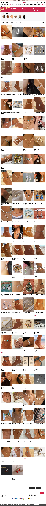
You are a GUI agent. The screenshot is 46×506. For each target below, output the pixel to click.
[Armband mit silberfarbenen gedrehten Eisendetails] (6, 195)
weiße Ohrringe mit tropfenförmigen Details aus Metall (17, 387)
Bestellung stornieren (12, 493)
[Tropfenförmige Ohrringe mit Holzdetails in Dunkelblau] (39, 195)
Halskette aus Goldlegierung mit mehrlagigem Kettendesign (5, 441)
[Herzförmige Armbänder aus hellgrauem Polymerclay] (17, 104)
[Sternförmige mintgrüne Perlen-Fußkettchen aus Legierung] (6, 86)
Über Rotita (16, 487)
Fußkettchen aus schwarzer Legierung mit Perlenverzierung (5, 258)
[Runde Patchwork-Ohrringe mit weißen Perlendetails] (39, 122)
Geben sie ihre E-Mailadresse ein (33, 492)
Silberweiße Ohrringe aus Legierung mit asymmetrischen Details (16, 40)
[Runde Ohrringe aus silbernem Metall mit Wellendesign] (6, 304)
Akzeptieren (36, 504)
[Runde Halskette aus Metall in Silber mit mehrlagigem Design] (6, 213)
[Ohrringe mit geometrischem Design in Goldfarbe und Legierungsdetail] (39, 433)
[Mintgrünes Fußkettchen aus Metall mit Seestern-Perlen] (39, 304)
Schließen (42, 504)
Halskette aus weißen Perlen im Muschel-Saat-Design (38, 405)
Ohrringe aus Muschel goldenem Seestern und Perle (6, 112)
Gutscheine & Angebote (3, 493)
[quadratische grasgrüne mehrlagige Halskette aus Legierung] (6, 397)
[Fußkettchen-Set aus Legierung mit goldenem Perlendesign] (28, 103)
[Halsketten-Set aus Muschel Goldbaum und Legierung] (17, 433)
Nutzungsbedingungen (24, 487)
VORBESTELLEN (6, 4)
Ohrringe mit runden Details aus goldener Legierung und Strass (27, 58)
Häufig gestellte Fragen (3, 487)
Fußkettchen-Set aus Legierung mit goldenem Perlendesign (27, 111)
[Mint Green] (35, 315)
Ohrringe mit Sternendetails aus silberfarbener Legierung (28, 76)
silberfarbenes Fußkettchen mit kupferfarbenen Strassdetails (28, 441)
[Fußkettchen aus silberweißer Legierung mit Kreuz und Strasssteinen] (39, 104)
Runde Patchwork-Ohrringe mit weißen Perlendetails (38, 130)
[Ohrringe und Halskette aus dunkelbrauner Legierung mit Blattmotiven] (17, 397)
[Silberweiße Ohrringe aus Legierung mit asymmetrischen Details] (17, 31)
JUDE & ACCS (39, 4)
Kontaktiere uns (11, 494)
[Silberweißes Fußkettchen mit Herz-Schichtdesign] (6, 231)
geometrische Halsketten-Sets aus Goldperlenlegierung (26, 405)
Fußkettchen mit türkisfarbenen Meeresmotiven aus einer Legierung (6, 423)
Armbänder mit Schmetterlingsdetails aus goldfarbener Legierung (38, 149)
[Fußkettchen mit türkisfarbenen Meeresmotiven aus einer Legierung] (6, 415)
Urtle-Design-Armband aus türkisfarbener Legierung (5, 149)
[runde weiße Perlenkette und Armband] (28, 31)
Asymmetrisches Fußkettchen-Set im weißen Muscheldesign (38, 258)
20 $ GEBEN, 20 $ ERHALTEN (3, 495)
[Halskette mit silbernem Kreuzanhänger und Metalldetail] (17, 231)
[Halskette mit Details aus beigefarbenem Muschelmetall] (17, 415)
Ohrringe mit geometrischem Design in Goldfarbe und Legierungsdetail (39, 441)
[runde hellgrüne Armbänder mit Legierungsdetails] (39, 86)
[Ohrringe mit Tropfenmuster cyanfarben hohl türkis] (39, 415)
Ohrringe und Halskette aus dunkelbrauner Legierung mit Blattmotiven (16, 405)
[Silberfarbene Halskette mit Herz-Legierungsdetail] (28, 195)
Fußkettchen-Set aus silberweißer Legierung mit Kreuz (28, 258)
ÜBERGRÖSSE (27, 4)
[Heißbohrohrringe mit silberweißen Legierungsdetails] (28, 177)
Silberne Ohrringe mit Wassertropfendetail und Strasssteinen (39, 221)
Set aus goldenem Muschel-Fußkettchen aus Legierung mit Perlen (27, 387)
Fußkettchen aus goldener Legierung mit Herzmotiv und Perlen (6, 76)
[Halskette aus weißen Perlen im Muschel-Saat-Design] (39, 397)
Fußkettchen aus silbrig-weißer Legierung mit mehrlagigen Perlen (16, 130)
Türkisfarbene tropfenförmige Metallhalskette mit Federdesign (28, 294)
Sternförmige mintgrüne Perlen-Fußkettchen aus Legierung (6, 94)
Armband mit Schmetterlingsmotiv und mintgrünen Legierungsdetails (39, 369)
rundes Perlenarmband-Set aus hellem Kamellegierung (27, 332)
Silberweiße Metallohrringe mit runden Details (6, 294)
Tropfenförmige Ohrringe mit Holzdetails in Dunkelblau (38, 203)
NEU (2, 4)
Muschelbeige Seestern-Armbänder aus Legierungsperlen (5, 167)
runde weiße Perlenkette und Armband (27, 39)
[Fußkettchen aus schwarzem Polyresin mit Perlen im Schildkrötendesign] (39, 286)
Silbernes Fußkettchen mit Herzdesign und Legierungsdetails (16, 294)
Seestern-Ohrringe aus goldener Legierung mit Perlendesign (6, 387)
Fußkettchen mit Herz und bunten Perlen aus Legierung (5, 369)
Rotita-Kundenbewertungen (3, 494)
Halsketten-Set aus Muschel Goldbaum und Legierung (16, 441)
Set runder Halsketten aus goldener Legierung (27, 130)
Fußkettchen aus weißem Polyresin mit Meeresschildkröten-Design (38, 240)
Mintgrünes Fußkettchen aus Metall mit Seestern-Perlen (39, 312)
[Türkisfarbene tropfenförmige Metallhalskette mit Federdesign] (28, 286)
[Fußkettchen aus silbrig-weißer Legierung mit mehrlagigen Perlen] (17, 122)
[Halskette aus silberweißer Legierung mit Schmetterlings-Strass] (17, 213)
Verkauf (43, 4)
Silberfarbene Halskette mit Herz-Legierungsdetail (28, 203)
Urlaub (10, 4)
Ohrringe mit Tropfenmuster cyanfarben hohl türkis (39, 423)
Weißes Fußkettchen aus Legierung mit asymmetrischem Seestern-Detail (16, 258)
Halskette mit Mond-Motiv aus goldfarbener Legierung (27, 149)
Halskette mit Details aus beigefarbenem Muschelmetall (16, 423)
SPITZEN (16, 4)
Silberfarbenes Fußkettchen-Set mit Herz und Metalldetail (38, 276)
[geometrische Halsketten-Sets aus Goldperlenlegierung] (28, 397)
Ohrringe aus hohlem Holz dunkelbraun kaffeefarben (38, 40)
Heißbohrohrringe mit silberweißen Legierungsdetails (26, 185)
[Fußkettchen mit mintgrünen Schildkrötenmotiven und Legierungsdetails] (17, 86)
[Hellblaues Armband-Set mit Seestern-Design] (28, 213)
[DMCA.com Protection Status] (23, 499)
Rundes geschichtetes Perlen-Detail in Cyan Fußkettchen (5, 40)
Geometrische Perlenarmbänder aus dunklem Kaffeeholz (16, 276)
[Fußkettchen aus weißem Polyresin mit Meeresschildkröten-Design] (39, 231)
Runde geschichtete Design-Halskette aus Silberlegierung (5, 130)
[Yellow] (2, 352)
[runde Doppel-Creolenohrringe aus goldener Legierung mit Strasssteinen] (17, 195)
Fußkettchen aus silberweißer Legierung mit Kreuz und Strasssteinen (39, 112)
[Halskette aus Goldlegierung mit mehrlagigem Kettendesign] (6, 433)
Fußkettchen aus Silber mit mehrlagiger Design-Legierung (6, 185)
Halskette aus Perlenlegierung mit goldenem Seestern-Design (5, 460)
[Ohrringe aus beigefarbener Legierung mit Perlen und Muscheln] (39, 177)
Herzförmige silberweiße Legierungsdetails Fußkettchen (38, 350)
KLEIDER (23, 4)
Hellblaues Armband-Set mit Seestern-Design (27, 221)
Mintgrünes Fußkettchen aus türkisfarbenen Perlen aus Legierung (17, 58)
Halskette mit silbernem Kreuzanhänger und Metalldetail (16, 240)
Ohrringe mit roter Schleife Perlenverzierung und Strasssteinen (17, 478)
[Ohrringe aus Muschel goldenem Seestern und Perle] (6, 104)
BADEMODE (19, 4)
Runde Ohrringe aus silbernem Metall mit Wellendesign (5, 312)
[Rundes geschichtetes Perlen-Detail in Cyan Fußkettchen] (6, 31)
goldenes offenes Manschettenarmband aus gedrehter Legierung (5, 332)
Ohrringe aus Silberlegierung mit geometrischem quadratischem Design (39, 332)
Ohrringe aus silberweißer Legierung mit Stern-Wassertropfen (28, 369)
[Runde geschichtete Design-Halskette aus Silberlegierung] (6, 122)
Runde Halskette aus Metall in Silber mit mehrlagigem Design (5, 221)
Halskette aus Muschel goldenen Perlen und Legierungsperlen (16, 460)
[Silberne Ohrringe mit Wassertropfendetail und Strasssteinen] (39, 213)
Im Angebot (43, 22)
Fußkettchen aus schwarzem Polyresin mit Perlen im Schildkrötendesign (39, 294)
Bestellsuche (2, 496)
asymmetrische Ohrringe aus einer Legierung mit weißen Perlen (28, 94)
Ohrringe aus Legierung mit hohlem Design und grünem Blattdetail (28, 276)
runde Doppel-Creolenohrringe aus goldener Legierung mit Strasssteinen (16, 203)
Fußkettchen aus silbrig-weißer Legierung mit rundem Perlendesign (27, 240)
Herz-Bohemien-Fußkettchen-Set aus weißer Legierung (5, 58)
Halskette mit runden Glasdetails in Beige (16, 185)
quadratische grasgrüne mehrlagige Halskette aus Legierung (6, 405)
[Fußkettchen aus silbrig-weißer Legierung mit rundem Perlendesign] (28, 231)
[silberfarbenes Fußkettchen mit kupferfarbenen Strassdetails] (28, 433)
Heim (1, 6)
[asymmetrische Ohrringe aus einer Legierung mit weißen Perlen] (28, 86)
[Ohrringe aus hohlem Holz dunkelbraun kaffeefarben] (39, 31)
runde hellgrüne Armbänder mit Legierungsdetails (39, 94)
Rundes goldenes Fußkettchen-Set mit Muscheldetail (16, 312)
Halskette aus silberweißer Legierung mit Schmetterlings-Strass (16, 221)
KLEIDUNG (13, 4)
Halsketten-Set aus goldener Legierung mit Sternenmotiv (27, 423)
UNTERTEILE (35, 4)
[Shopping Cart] (44, 2)
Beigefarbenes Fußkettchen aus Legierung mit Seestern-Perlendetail (17, 332)
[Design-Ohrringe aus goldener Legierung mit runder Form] (28, 304)
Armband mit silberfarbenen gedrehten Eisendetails (6, 203)
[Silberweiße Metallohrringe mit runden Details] (6, 286)
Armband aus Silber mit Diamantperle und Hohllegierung (27, 350)
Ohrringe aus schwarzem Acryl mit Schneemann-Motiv (39, 76)
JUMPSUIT (31, 4)
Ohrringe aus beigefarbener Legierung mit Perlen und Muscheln (39, 185)
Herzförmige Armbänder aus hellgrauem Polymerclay (16, 112)
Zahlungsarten (11, 487)
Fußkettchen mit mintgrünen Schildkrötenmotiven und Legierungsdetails (17, 94)
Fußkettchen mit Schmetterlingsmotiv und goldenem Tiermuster (16, 369)
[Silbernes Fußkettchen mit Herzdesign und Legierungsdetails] (17, 286)
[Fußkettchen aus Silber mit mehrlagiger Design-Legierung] (6, 177)
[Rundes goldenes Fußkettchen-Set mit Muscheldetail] (17, 304)
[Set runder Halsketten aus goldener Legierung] (28, 122)
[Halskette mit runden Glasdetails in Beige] (17, 177)
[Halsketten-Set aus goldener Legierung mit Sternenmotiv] (28, 415)
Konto (35, 2)
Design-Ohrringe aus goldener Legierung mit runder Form (27, 312)
